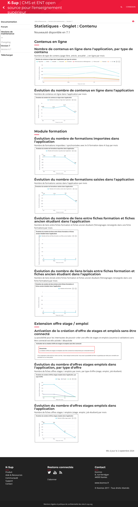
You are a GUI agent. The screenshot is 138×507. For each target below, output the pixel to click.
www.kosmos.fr (102, 482)
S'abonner (52, 479)
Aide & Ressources (21, 17)
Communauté (39, 17)
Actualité (73, 17)
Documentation (9, 22)
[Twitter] (49, 472)
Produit (6, 17)
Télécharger (7, 55)
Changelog (6, 42)
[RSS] (61, 472)
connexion (130, 7)
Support (53, 17)
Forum (4, 27)
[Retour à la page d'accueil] (4, 7)
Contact (63, 17)
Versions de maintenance (7, 33)
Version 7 (5, 45)
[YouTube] (55, 472)
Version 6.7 (6, 49)
